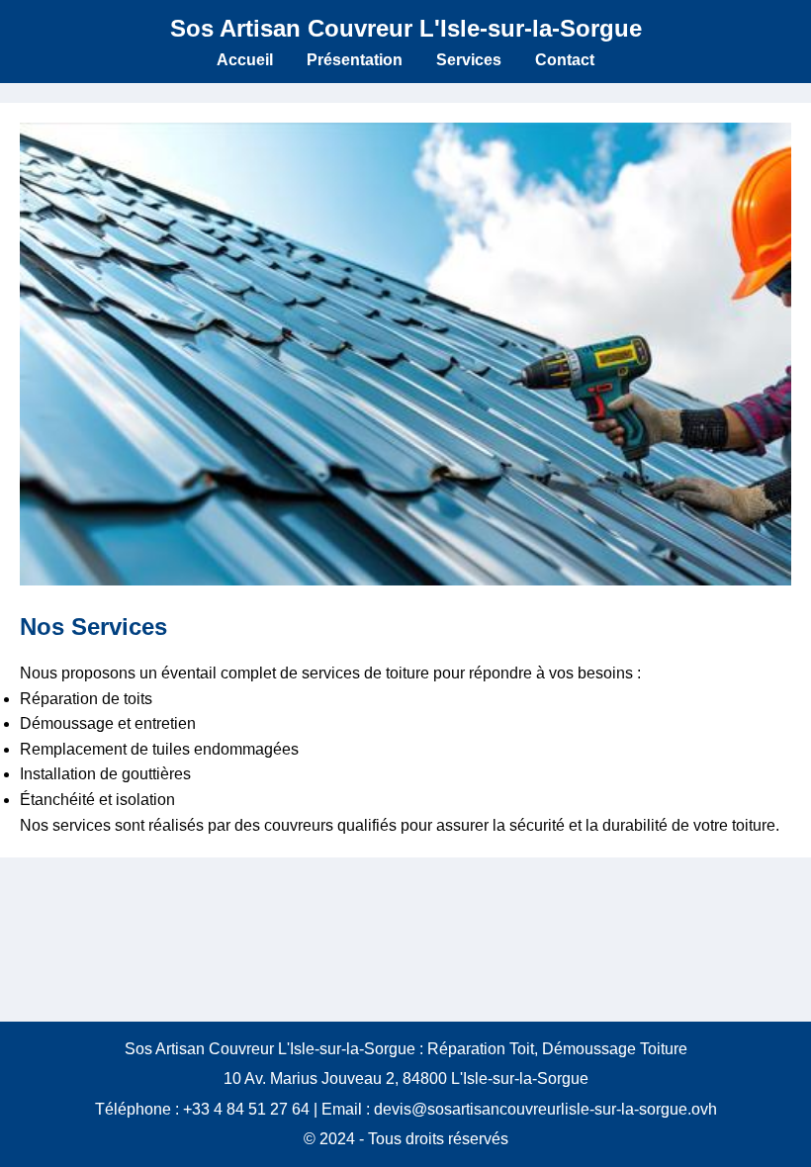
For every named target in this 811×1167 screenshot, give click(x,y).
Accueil (245, 59)
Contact (564, 59)
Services (468, 59)
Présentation (355, 59)
